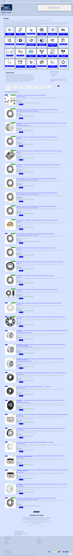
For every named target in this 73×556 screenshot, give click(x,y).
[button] (2, 1)
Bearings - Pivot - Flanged (20, 96)
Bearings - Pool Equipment (20, 443)
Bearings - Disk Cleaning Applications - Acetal (24, 332)
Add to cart (21, 104)
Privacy (38, 538)
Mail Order (6, 541)
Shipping (38, 541)
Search (6, 544)
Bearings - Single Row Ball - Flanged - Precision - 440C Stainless (27, 499)
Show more (36, 511)
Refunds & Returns (40, 540)
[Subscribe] (43, 526)
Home (6, 540)
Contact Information (8, 537)
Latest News (25, 518)
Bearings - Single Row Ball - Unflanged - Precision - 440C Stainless (27, 194)
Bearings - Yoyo (19, 138)
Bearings (53, 80)
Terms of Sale (39, 543)
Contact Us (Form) (7, 538)
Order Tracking (7, 543)
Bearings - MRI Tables (19, 374)
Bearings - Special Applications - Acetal (23, 125)
